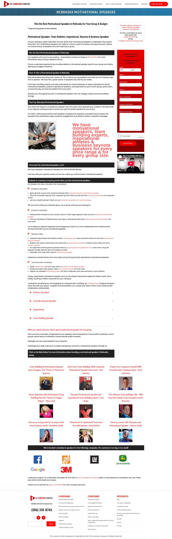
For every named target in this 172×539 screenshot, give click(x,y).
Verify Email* (123, 82)
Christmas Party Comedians (66, 499)
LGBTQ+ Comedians (93, 517)
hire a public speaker (66, 269)
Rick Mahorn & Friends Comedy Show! (98, 526)
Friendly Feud (92, 283)
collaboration (40, 267)
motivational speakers (96, 195)
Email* (121, 74)
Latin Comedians (63, 513)
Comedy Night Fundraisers (95, 503)
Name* (121, 67)
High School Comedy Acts (95, 506)
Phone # (122, 89)
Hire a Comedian (56, 485)
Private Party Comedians (65, 524)
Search (51, 524)
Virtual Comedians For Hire (66, 527)
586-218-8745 (93, 57)
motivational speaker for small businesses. (76, 200)
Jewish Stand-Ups (93, 513)
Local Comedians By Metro (124, 510)
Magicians (61, 520)
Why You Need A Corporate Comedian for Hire (71, 506)
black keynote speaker (76, 243)
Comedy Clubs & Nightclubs (66, 503)
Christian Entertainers (94, 510)
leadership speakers (53, 271)
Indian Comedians (63, 517)
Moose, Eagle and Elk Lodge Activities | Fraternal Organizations (101, 521)
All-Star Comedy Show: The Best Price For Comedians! (128, 514)
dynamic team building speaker (72, 267)
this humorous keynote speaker (96, 219)
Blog (118, 499)
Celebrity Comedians (93, 499)
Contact (119, 522)
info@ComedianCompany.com (41, 504)
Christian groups (69, 238)
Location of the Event (126, 104)
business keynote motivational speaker (84, 193)
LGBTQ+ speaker (34, 245)
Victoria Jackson (92, 529)
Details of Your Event (126, 111)
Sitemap (119, 526)
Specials (119, 519)
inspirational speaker (64, 252)
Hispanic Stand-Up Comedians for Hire (69, 510)
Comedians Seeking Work (124, 503)
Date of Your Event (125, 97)
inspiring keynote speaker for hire (79, 248)
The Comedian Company (88, 478)
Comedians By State (122, 506)
